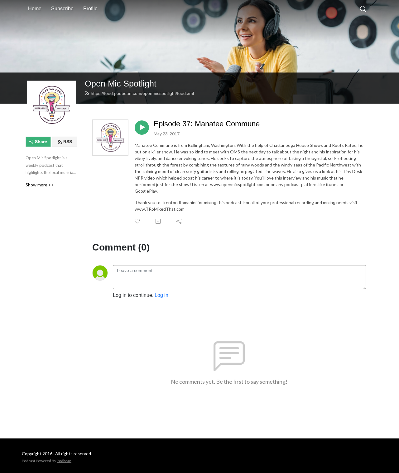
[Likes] (137, 221)
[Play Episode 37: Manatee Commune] (142, 127)
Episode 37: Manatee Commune (207, 123)
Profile (90, 8)
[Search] (363, 8)
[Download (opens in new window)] (158, 221)
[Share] (179, 221)
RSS (67, 141)
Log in (161, 295)
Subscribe (62, 8)
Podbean (64, 460)
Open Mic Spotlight (120, 83)
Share (41, 141)
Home (34, 8)
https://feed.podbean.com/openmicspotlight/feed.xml (142, 93)
